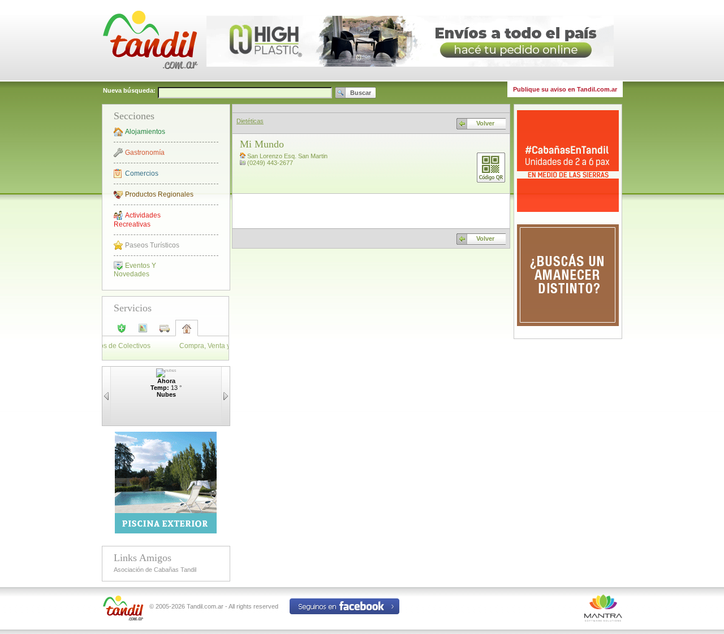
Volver (485, 123)
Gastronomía (145, 153)
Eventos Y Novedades (135, 270)
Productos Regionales (159, 194)
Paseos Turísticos (152, 245)
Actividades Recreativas (137, 219)
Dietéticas (250, 121)
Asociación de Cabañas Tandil (155, 569)
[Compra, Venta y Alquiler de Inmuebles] (186, 332)
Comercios (141, 173)
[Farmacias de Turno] (121, 331)
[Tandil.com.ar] (150, 79)
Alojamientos (145, 132)
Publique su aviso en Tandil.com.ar (565, 89)
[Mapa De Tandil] (143, 331)
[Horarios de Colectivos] (164, 331)
